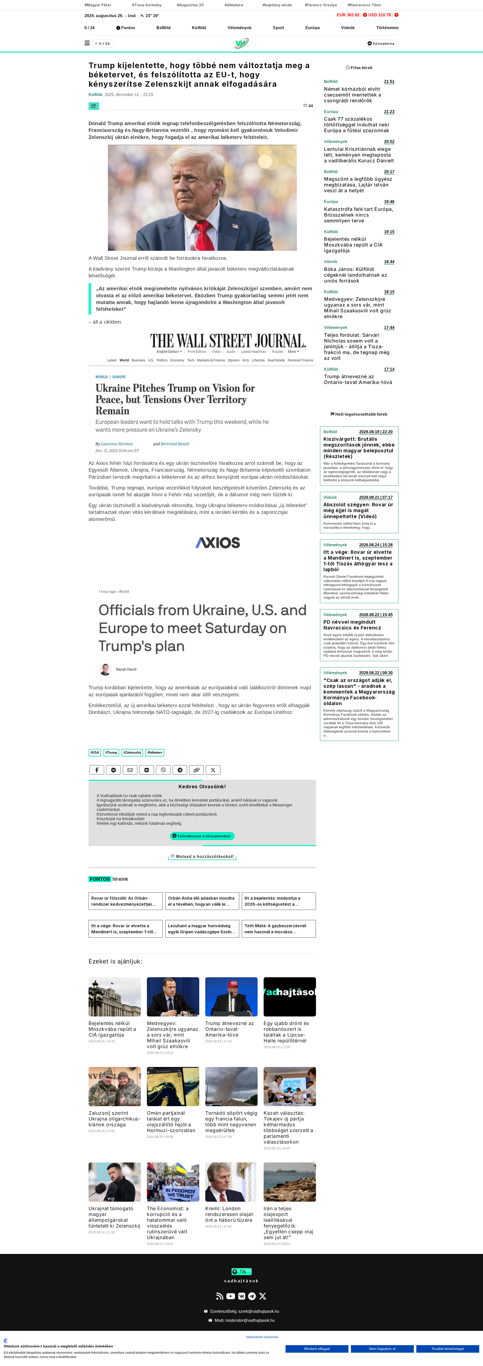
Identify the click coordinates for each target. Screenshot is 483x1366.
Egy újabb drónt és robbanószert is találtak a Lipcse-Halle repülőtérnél (286, 1032)
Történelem (387, 28)
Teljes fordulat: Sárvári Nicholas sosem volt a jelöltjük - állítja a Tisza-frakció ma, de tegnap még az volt (357, 346)
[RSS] (219, 1296)
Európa (312, 28)
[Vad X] (263, 1296)
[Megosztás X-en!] (213, 770)
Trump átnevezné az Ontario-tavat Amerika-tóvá (229, 1029)
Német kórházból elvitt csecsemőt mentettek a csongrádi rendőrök (352, 95)
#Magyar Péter (98, 5)
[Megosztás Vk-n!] (146, 770)
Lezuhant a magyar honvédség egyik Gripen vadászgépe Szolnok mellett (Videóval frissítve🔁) (202, 929)
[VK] (241, 1296)
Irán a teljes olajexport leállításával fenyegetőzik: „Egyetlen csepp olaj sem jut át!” (288, 1222)
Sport (278, 28)
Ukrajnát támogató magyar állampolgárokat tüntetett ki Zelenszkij (114, 1217)
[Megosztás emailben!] (130, 770)
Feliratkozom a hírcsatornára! (204, 836)
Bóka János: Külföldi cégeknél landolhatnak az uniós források (355, 275)
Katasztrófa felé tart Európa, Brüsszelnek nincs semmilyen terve (358, 215)
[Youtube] (230, 1296)
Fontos (128, 28)
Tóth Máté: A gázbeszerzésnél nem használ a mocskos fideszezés (275, 929)
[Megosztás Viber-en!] (163, 770)
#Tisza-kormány (147, 5)
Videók (348, 28)
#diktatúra (234, 5)
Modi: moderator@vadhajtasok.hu (244, 1320)
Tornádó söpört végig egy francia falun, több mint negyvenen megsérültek (231, 1121)
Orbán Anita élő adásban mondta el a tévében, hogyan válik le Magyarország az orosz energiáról (201, 901)
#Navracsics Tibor (364, 5)
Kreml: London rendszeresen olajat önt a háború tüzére (229, 1214)
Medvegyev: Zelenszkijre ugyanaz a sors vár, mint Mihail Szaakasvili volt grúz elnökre (172, 1034)
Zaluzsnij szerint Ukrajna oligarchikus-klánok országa (115, 1119)
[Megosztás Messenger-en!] (113, 770)
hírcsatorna (383, 43)
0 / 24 (90, 28)
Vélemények (240, 28)
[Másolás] (196, 770)
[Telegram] (252, 1296)
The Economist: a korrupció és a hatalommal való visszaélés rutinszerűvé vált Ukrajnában (168, 1222)
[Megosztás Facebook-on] (97, 770)
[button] (87, 43)
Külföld (199, 28)
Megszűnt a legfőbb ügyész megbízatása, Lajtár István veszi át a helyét (358, 184)
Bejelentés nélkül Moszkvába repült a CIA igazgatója (112, 1029)
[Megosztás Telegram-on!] (180, 770)
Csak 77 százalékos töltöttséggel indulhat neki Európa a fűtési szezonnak (356, 124)
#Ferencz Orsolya (321, 5)
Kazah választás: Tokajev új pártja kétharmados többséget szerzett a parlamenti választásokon (288, 1127)
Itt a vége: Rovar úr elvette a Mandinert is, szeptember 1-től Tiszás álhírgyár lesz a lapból (122, 929)
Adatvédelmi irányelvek (262, 1337)
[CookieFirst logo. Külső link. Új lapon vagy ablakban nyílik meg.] (6, 1341)
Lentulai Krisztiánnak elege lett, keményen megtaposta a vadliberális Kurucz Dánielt (359, 155)
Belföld (163, 28)
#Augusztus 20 (190, 5)
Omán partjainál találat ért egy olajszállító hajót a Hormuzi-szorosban (171, 1121)
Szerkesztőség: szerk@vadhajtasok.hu (244, 1311)
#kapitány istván (277, 5)
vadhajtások (241, 1280)
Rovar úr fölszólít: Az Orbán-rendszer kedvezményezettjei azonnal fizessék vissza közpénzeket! (121, 901)
